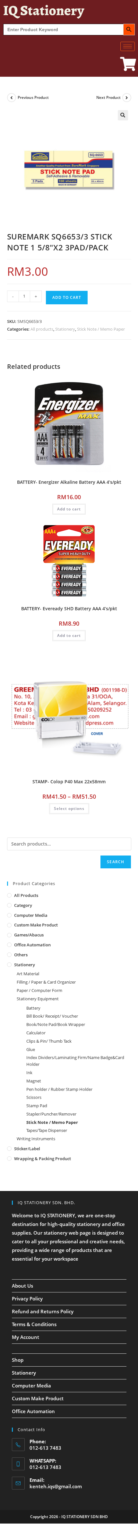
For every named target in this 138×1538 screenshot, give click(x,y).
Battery (33, 1008)
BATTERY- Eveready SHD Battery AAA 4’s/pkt (69, 608)
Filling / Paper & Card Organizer (46, 982)
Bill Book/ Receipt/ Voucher (52, 1016)
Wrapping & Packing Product (42, 1158)
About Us (22, 1285)
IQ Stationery (43, 10)
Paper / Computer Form (39, 990)
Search (115, 862)
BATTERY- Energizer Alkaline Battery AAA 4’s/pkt (69, 482)
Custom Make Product (36, 925)
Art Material (28, 974)
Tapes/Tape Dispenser (46, 1130)
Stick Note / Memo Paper (101, 329)
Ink (29, 1072)
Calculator (36, 1033)
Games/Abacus (29, 935)
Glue (30, 1049)
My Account (25, 1337)
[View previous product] (11, 97)
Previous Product (33, 97)
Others (21, 955)
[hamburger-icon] (127, 46)
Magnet (33, 1081)
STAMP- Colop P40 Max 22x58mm (69, 781)
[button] (123, 115)
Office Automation (32, 945)
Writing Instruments (36, 1139)
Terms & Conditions (34, 1324)
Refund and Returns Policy (42, 1311)
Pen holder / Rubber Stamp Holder (59, 1089)
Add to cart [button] (69, 509)
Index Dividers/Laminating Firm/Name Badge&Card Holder (75, 1061)
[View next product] (126, 97)
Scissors (33, 1097)
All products (41, 329)
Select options (69, 808)
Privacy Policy (27, 1298)
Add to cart (66, 297)
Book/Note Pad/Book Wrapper (55, 1024)
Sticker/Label (27, 1148)
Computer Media (30, 915)
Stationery (65, 329)
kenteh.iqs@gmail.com (56, 1486)
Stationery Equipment (38, 999)
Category (23, 905)
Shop (17, 1360)
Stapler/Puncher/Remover (51, 1114)
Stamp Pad (36, 1105)
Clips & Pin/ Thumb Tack (49, 1041)
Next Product (108, 97)
